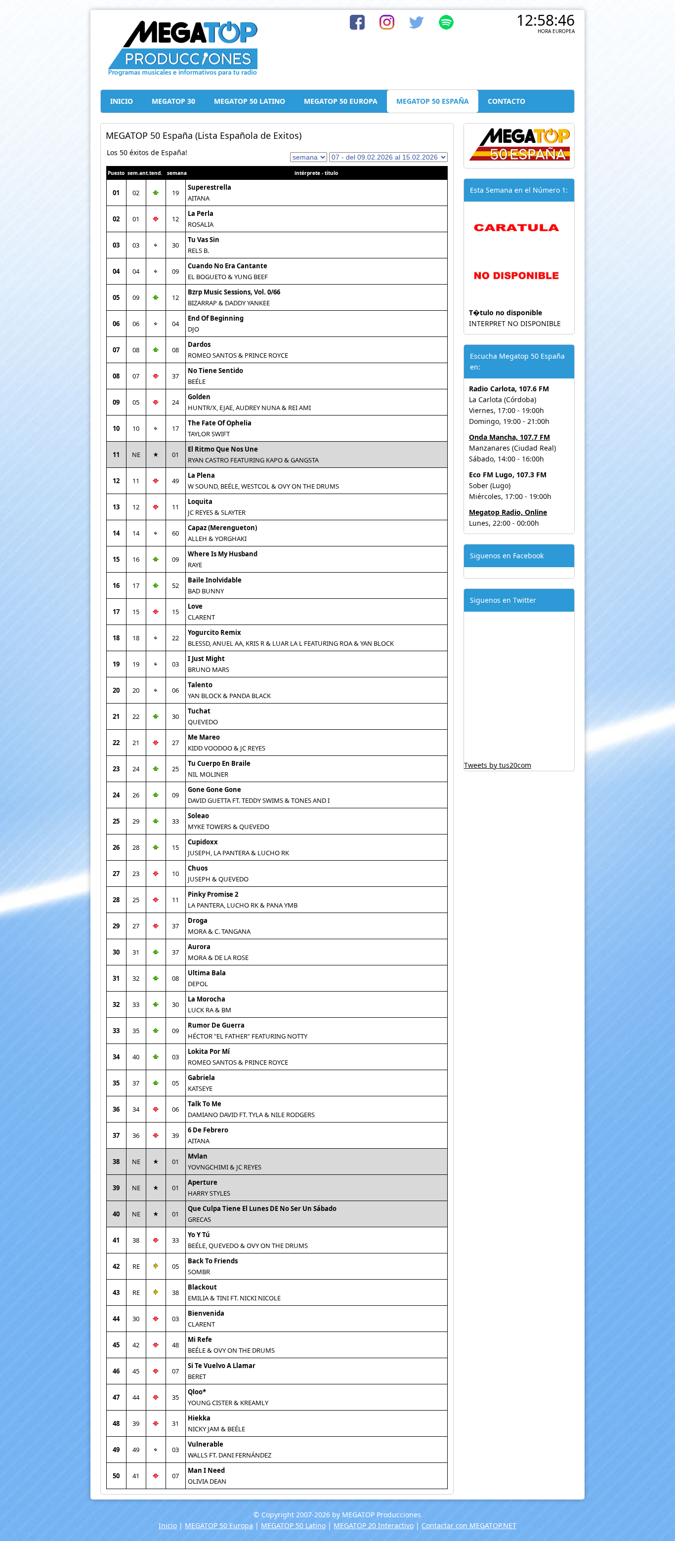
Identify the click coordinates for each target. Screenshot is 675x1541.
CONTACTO (506, 101)
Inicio (168, 1525)
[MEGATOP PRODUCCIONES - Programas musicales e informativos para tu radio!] (181, 74)
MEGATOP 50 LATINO (249, 101)
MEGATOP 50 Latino (293, 1525)
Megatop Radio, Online (508, 512)
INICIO (121, 101)
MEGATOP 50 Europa (219, 1525)
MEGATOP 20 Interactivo (374, 1525)
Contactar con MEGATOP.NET (469, 1525)
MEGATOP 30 (173, 101)
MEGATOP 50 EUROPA (341, 101)
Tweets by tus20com (497, 765)
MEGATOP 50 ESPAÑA (432, 101)
